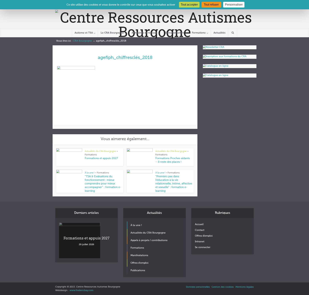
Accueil (199, 224)
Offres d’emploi (204, 236)
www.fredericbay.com (81, 290)
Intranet (199, 241)
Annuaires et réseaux (144, 33)
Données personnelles (198, 287)
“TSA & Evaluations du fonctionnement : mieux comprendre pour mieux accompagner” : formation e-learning (103, 183)
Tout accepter (189, 4)
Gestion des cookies (223, 287)
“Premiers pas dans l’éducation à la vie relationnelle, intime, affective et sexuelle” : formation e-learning (173, 183)
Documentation (174, 33)
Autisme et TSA (84, 33)
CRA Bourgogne (82, 41)
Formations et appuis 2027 (101, 158)
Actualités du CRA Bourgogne (100, 151)
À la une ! (90, 172)
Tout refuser (211, 4)
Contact (199, 230)
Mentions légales (245, 287)
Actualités (219, 33)
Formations (199, 33)
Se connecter (202, 247)
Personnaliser (234, 4)
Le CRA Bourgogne (112, 33)
